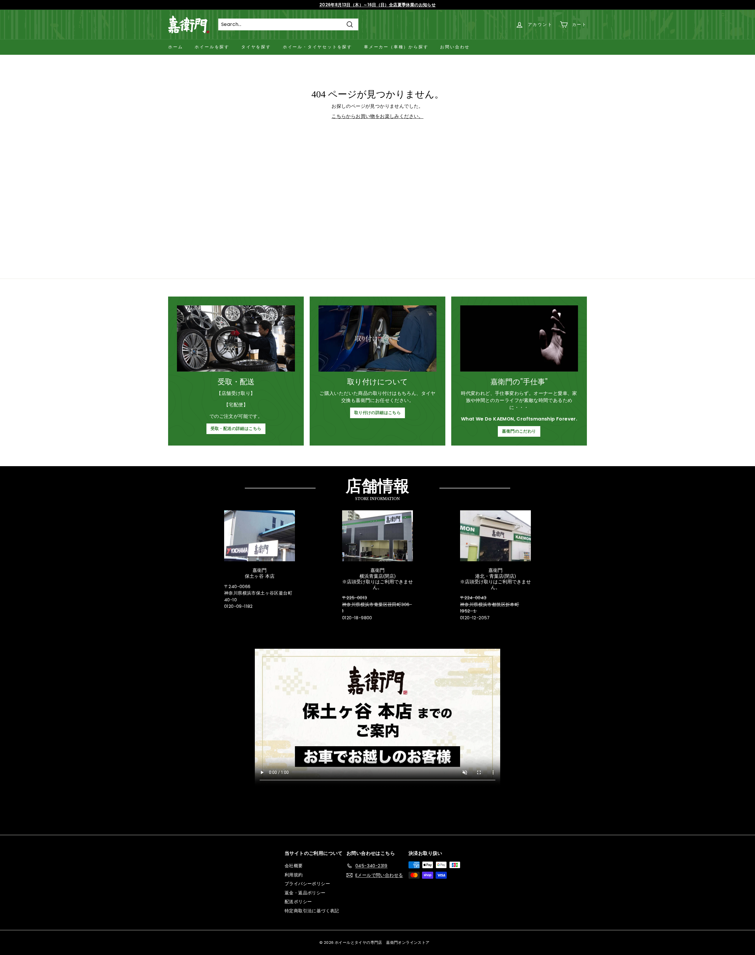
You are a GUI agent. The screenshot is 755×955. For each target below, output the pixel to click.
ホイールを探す (212, 47)
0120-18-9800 (357, 618)
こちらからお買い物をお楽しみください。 (377, 116)
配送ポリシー (298, 901)
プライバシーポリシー (307, 883)
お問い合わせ (455, 47)
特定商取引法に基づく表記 (312, 911)
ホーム (175, 47)
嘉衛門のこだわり (519, 431)
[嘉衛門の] (519, 338)
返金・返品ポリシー (305, 893)
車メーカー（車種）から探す (396, 47)
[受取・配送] (236, 338)
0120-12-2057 (475, 618)
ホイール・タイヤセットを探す (317, 47)
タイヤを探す (256, 47)
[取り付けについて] (377, 338)
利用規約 (294, 875)
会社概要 (294, 866)
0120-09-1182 (238, 606)
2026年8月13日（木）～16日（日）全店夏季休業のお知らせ (377, 5)
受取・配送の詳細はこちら (236, 428)
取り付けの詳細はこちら (377, 413)
